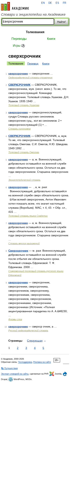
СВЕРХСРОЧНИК (19, 84)
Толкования (35, 32)
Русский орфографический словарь (28, 330)
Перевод (32, 63)
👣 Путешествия (9, 368)
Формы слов (15, 319)
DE (50, 3)
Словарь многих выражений (24, 243)
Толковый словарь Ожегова (23, 152)
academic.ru (15, 6)
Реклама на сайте (42, 362)
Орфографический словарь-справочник (30, 77)
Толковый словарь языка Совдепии (28, 216)
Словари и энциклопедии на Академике (33, 14)
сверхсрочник (18, 73)
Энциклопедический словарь (24, 180)
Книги (51, 38)
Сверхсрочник (18, 250)
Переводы (19, 38)
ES (57, 3)
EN (43, 3)
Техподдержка (25, 362)
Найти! (61, 21)
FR (64, 3)
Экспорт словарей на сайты (15, 374)
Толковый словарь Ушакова (23, 105)
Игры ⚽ (19, 45)
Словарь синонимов (19, 128)
